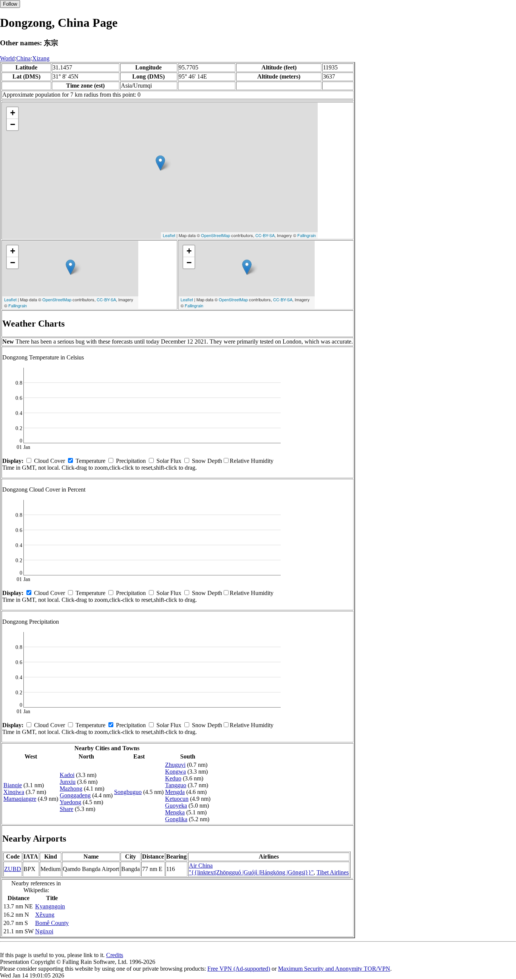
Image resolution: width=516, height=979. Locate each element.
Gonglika (176, 819)
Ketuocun (176, 799)
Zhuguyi (175, 765)
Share (66, 809)
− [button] (12, 124)
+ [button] (12, 112)
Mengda (175, 792)
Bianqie (12, 785)
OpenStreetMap (215, 235)
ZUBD (12, 869)
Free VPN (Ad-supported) (238, 968)
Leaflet (169, 235)
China (23, 58)
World (7, 58)
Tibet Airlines (333, 872)
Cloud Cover (49, 461)
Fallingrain (306, 235)
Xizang (40, 58)
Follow (10, 4)
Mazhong (71, 788)
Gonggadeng (75, 795)
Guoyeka (176, 805)
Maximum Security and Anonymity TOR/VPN (334, 968)
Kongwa (175, 771)
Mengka (175, 812)
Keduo (173, 778)
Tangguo (175, 785)
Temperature (90, 461)
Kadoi (67, 775)
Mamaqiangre (19, 799)
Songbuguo (128, 792)
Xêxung (44, 914)
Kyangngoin (50, 906)
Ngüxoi (44, 931)
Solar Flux (168, 461)
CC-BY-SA (265, 235)
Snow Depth (207, 461)
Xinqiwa (13, 792)
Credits (114, 955)
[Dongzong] (160, 163)
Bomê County (52, 923)
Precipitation (131, 461)
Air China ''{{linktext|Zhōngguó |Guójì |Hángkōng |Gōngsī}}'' (251, 869)
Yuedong (70, 802)
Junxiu (68, 782)
